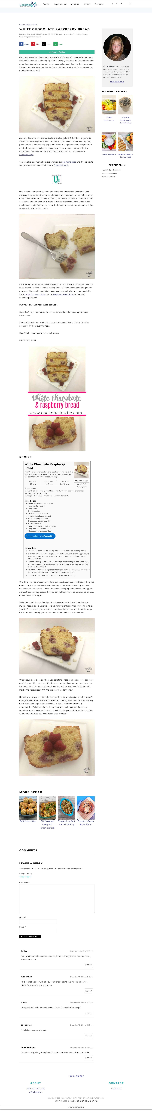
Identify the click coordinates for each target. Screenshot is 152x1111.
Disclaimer (35, 1092)
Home (21, 24)
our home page (69, 162)
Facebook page (26, 155)
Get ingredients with (35, 536)
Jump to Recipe (58, 52)
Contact (87, 4)
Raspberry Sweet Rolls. (63, 294)
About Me (75, 4)
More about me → (117, 82)
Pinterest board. (61, 165)
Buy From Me (60, 4)
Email (22, 927)
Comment (24, 883)
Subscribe (99, 4)
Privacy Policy (36, 1088)
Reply (88, 965)
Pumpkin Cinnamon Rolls (34, 294)
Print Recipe (82, 481)
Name (22, 917)
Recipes (46, 4)
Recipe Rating (25, 874)
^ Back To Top (76, 1076)
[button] (78, 484)
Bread (35, 24)
